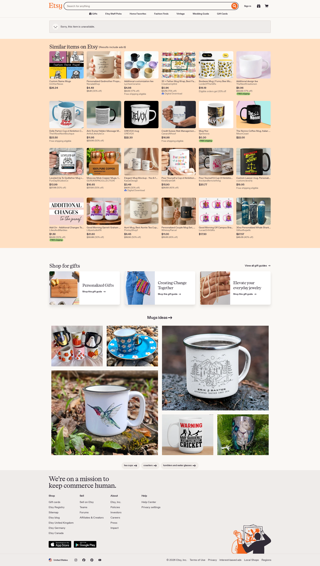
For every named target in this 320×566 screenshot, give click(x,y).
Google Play (85, 544)
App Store (60, 544)
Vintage (180, 13)
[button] (58, 559)
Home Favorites (138, 13)
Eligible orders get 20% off (212, 91)
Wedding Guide (201, 13)
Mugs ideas (157, 317)
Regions (266, 559)
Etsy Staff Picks (113, 13)
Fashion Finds (161, 13)
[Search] (234, 6)
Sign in (247, 6)
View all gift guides (256, 265)
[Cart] (267, 6)
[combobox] (147, 6)
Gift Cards (222, 13)
